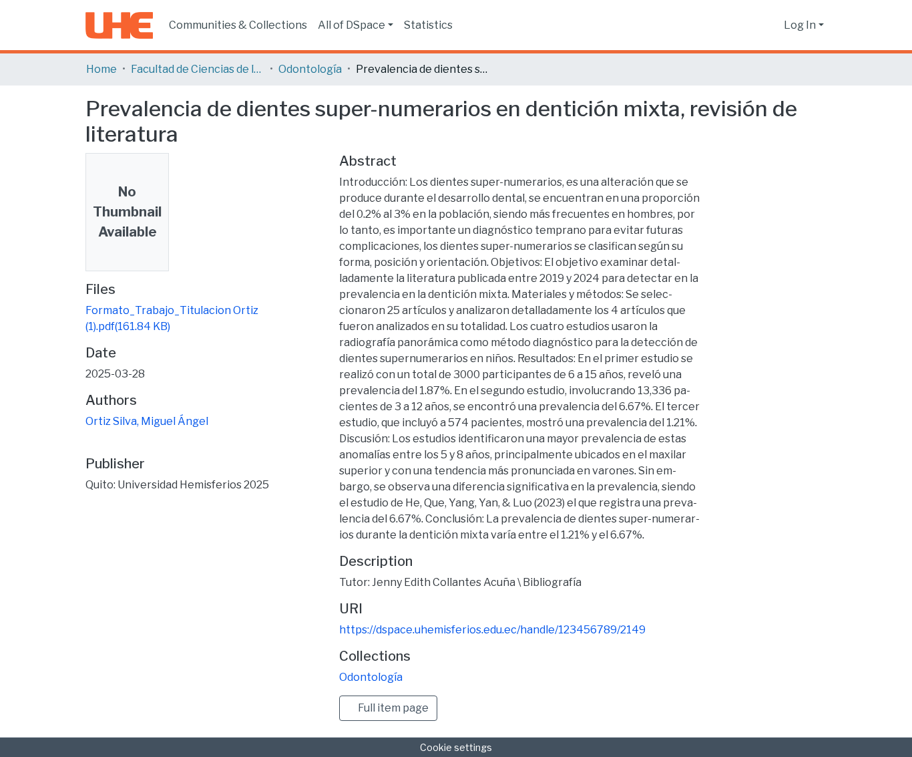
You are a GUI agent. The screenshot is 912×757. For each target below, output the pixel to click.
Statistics (428, 25)
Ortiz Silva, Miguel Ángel (146, 421)
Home (101, 69)
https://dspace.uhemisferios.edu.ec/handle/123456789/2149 (492, 629)
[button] (770, 25)
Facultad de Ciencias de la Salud (197, 69)
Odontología (310, 69)
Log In (800, 25)
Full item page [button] (392, 708)
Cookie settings (456, 747)
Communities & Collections (238, 25)
